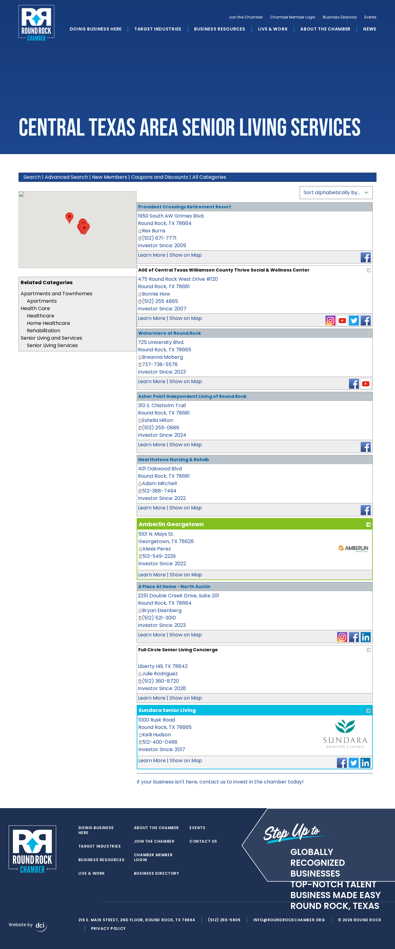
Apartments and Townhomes (56, 293)
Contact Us (203, 841)
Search (32, 177)
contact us (212, 781)
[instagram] (94, 902)
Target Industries (157, 29)
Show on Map (185, 255)
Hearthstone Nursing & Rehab (173, 459)
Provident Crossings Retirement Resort (184, 207)
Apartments (42, 301)
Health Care (35, 308)
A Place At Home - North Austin (174, 586)
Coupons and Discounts (159, 177)
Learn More (151, 255)
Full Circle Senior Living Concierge (178, 650)
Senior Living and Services (51, 338)
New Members (109, 177)
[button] (84, 229)
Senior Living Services (52, 345)
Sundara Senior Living (167, 710)
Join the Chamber (246, 17)
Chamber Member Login (292, 17)
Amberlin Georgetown (171, 524)
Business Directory (340, 17)
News (369, 29)
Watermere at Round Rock (169, 333)
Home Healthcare (48, 323)
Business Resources (219, 29)
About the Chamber (325, 29)
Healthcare (40, 315)
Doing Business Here (96, 29)
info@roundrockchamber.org (289, 919)
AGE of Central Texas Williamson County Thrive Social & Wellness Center (224, 270)
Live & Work (273, 29)
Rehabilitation (43, 330)
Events (370, 17)
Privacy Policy (108, 928)
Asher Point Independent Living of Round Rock (192, 396)
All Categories (209, 177)
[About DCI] (41, 927)
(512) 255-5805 (224, 919)
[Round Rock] (36, 23)
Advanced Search (66, 177)
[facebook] (81, 902)
